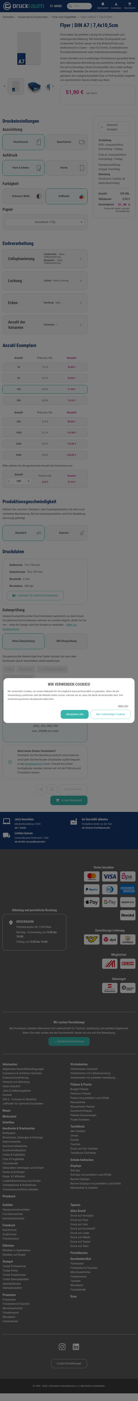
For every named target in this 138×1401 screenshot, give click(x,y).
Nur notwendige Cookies (110, 714)
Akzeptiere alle (74, 714)
